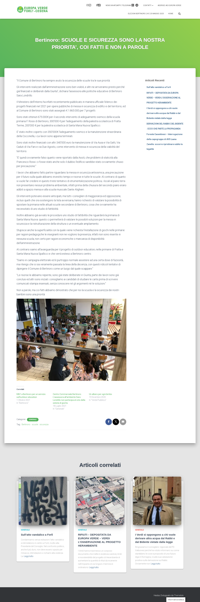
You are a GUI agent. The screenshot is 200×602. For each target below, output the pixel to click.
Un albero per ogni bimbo (100, 394)
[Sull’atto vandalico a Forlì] (43, 500)
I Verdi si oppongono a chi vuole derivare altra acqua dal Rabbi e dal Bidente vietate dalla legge (164, 113)
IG (89, 5)
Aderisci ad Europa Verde (169, 5)
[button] (152, 5)
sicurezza (44, 424)
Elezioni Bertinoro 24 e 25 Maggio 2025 (146, 14)
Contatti (147, 5)
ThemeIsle (178, 595)
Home (170, 14)
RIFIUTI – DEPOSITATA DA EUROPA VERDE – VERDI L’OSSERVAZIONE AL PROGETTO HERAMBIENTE (164, 98)
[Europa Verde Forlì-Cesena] (32, 9)
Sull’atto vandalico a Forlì (159, 87)
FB (99, 5)
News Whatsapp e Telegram (118, 5)
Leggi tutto (28, 556)
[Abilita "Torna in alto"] (194, 596)
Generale (32, 419)
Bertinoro (26, 424)
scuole (35, 424)
